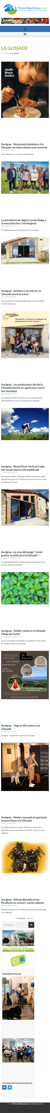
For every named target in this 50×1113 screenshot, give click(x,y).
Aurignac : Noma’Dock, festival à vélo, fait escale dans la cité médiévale (23, 468)
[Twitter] (10, 1087)
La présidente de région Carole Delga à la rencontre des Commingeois (23, 221)
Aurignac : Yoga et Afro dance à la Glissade (20, 727)
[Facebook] (4, 1087)
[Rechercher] (31, 925)
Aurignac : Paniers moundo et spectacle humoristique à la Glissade (24, 819)
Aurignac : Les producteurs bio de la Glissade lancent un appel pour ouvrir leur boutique (23, 388)
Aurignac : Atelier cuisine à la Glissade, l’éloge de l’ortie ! (23, 632)
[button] (25, 29)
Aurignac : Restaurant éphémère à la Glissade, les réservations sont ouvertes (24, 145)
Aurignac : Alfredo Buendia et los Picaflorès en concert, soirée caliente (22, 901)
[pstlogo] (18, 968)
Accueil (4, 53)
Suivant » (30, 918)
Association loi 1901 (27, 1104)
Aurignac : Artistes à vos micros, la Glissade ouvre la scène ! (21, 292)
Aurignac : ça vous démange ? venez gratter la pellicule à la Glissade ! (22, 553)
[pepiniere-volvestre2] (18, 951)
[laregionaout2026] (25, 23)
